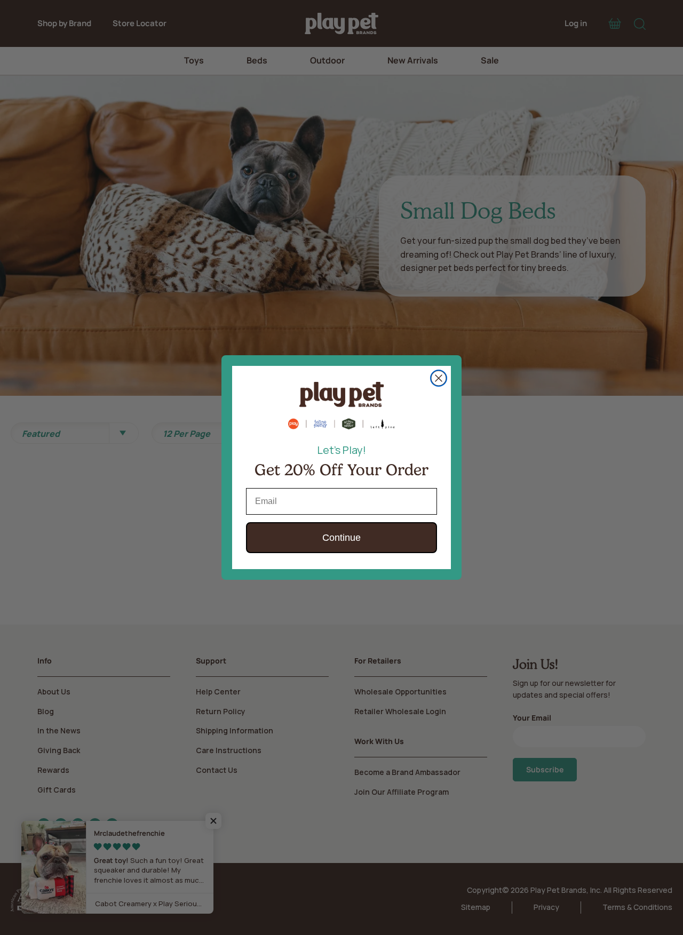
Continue (341, 537)
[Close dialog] (439, 378)
